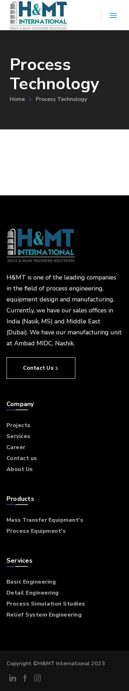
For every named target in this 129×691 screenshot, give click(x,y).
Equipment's (66, 520)
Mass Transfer (28, 520)
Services (19, 436)
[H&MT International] (38, 15)
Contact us (22, 458)
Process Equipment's (36, 531)
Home (17, 99)
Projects (19, 425)
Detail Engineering (33, 593)
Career (16, 447)
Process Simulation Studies (46, 604)
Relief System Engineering (44, 615)
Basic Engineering (31, 582)
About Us (20, 469)
